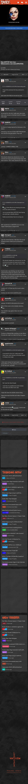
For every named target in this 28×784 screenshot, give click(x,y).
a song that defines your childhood (11, 545)
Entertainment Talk (11, 501)
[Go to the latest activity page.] (18, 2)
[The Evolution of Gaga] (14, 15)
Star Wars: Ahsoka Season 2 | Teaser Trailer (13, 516)
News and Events (15, 69)
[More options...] (25, 80)
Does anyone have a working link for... (12, 527)
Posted (10, 81)
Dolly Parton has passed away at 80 (11, 504)
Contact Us (18, 770)
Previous (6, 74)
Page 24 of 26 (15, 74)
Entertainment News (12, 507)
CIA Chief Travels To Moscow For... (11, 539)
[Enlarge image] (4, 207)
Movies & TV (11, 518)
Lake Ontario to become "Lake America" (13, 533)
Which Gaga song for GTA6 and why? (12, 521)
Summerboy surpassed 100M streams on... (14, 644)
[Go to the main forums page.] (22, 2)
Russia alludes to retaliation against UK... (13, 487)
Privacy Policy (10, 770)
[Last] (26, 74)
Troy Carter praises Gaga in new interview (13, 562)
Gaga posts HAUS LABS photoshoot (12, 475)
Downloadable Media (12, 530)
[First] (2, 74)
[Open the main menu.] (26, 2)
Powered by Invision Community (14, 772)
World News (11, 484)
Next (23, 74)
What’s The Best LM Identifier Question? (13, 556)
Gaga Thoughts (13, 495)
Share (14, 429)
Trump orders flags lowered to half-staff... (13, 481)
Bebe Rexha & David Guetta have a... (12, 510)
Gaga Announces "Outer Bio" (10, 550)
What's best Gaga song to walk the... (12, 493)
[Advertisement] (14, 44)
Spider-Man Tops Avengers (9, 498)
